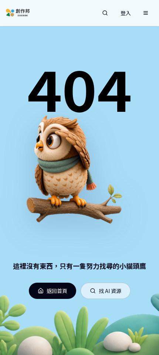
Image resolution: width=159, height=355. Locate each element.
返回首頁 (57, 290)
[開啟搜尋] (105, 13)
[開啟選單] (145, 13)
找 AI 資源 (110, 290)
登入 (126, 13)
